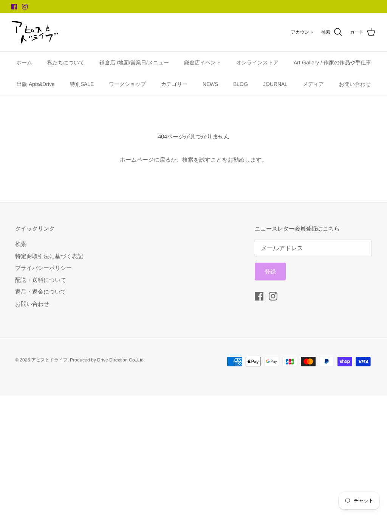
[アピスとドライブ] (35, 32)
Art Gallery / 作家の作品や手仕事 (332, 62)
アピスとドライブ (49, 360)
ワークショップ (127, 84)
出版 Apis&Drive (36, 84)
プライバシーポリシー (43, 268)
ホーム (24, 62)
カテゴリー (174, 84)
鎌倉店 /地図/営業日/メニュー (134, 62)
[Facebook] (14, 6)
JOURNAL (275, 84)
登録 (270, 271)
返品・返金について (40, 291)
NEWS (210, 84)
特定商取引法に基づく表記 (49, 256)
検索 (20, 244)
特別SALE (82, 84)
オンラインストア (257, 62)
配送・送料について (40, 280)
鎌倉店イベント (202, 62)
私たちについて (65, 62)
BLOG (240, 84)
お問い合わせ (355, 84)
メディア (313, 84)
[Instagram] (25, 6)
